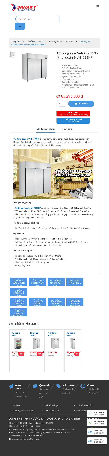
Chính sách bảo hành (84, 405)
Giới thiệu (15, 405)
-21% (21, 354)
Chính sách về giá (50, 405)
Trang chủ (15, 41)
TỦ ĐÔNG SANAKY (34, 41)
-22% (40, 354)
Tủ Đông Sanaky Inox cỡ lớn (61, 41)
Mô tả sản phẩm (45, 129)
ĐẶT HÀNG (83, 103)
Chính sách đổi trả (51, 410)
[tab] (45, 130)
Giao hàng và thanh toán (22, 410)
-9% (76, 354)
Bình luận (67, 129)
